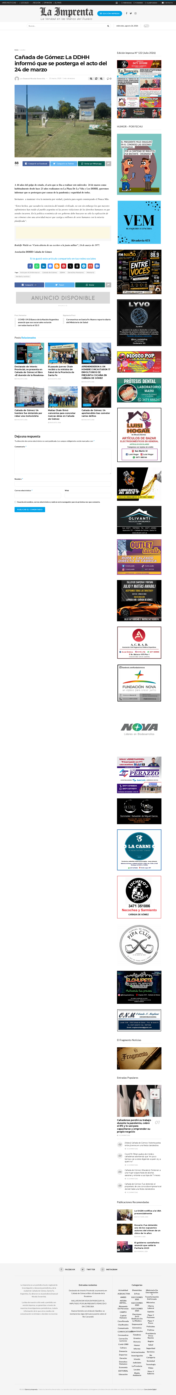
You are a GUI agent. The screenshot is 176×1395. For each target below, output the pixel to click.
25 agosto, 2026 (21, 379)
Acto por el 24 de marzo (30, 272)
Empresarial (137, 1324)
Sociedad (151, 1361)
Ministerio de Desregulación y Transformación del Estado (152, 1294)
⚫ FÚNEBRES (138, 3)
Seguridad (150, 1348)
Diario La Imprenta (31, 1389)
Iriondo (137, 1359)
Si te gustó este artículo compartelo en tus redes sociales (63, 258)
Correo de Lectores (123, 1339)
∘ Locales (24, 3)
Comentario (21, 446)
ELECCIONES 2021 (137, 1298)
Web (67, 490)
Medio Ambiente (137, 1374)
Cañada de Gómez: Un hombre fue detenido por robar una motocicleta (28, 413)
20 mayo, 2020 (140, 1236)
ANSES (123, 1297)
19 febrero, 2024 (142, 1251)
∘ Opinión (47, 3)
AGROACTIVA (124, 1294)
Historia (137, 1342)
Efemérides (137, 1290)
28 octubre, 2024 (142, 1217)
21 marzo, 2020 (55, 78)
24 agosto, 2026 (88, 382)
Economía (123, 1367)
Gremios (137, 1338)
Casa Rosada (123, 1321)
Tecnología (151, 1364)
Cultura (123, 1348)
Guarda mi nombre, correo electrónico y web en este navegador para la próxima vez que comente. (58, 502)
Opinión (150, 1312)
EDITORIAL (123, 1371)
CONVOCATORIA (125, 1332)
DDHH (62, 272)
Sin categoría (150, 1356)
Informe (137, 1349)
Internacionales (138, 1352)
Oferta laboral (151, 1307)
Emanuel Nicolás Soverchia (34, 78)
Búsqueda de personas (123, 1307)
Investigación (137, 1356)
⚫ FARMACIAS (126, 3)
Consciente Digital (150, 1389)
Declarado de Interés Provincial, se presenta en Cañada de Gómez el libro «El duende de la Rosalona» (88, 1293)
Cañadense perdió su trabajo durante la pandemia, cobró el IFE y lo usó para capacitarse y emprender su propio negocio (134, 1126)
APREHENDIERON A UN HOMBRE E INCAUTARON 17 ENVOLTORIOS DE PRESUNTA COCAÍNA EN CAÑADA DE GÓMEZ (96, 372)
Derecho (123, 1358)
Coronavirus (123, 1335)
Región (151, 1341)
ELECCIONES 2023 (137, 1304)
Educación (123, 1374)
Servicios (151, 1352)
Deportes (123, 1355)
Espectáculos (137, 1331)
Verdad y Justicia (23, 276)
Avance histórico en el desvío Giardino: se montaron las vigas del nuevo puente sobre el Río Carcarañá (88, 1314)
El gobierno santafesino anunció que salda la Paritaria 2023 (146, 1245)
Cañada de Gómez (50, 272)
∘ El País (57, 3)
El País (137, 1294)
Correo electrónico (24, 490)
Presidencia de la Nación (151, 1335)
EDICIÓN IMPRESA (111, 14)
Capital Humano (123, 1316)
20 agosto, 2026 (88, 419)
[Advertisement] (88, 39)
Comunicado (123, 1328)
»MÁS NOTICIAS (9, 3)
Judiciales (137, 1362)
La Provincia (137, 1366)
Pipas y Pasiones (151, 1316)
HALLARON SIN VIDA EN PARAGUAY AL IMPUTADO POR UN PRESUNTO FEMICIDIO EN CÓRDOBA (88, 1304)
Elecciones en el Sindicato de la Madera (137, 1317)
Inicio (16, 50)
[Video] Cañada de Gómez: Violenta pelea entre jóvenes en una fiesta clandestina (143, 1144)
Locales (22, 50)
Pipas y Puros (151, 1322)
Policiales (151, 1326)
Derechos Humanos (76, 272)
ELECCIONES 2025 (137, 1309)
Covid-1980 (123, 1344)
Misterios (150, 1302)
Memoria (90, 272)
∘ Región (36, 3)
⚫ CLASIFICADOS (151, 3)
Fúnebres (137, 1335)
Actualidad (123, 1290)
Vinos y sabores (150, 1372)
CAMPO (123, 1312)
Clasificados (123, 1325)
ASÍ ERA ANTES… (123, 1302)
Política (150, 1330)
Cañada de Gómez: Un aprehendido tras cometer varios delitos (96, 413)
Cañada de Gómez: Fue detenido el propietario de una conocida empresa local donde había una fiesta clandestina (143, 1186)
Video (150, 1368)
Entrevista (136, 1328)
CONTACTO (168, 3)
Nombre (19, 479)
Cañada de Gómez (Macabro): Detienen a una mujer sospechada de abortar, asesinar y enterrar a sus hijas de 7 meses (143, 1172)
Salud (150, 1345)
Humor (137, 1345)
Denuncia (123, 1351)
